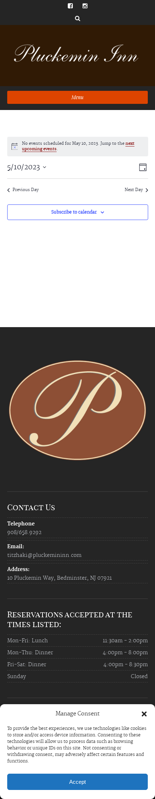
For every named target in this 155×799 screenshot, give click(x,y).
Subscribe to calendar (74, 212)
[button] (144, 714)
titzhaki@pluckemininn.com (44, 555)
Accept (77, 782)
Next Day (134, 190)
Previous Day (26, 190)
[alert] (77, 146)
